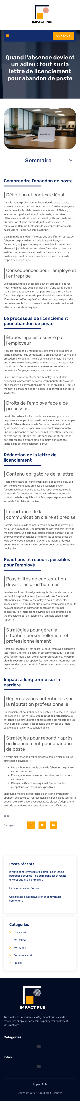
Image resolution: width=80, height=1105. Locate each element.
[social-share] (31, 825)
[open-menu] (8, 36)
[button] (70, 160)
